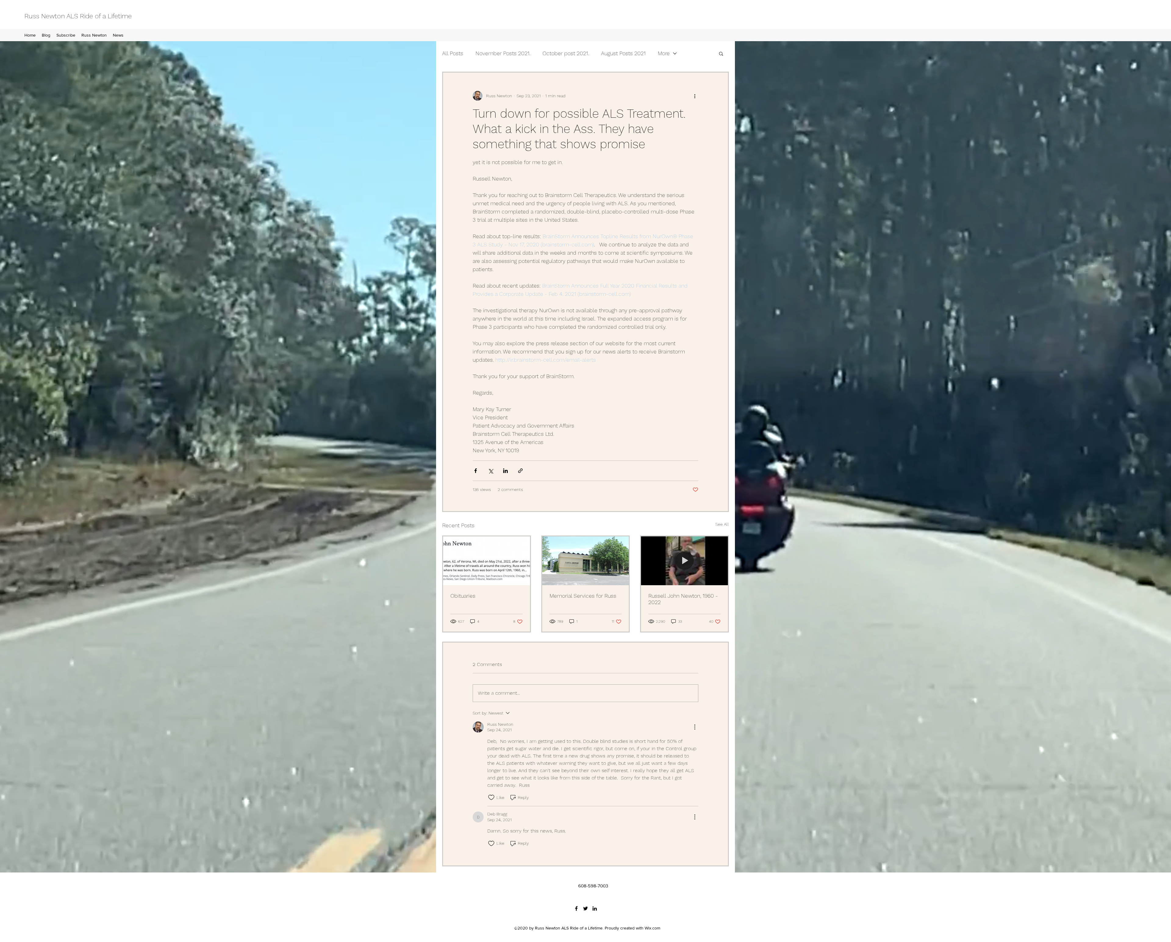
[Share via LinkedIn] (505, 471)
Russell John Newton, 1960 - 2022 (683, 599)
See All (722, 524)
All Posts (452, 53)
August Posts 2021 (623, 53)
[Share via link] (520, 471)
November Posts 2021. (502, 53)
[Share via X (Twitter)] (490, 471)
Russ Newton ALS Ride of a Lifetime (78, 16)
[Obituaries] (486, 560)
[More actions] (694, 95)
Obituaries (462, 596)
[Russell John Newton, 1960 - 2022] (684, 560)
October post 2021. (566, 53)
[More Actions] (694, 727)
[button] (721, 53)
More (664, 53)
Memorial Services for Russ (583, 596)
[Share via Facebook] (475, 471)
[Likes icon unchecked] (491, 797)
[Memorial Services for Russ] (585, 560)
